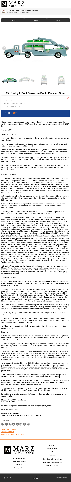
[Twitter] (7, 477)
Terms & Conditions (19, 458)
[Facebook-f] (4, 477)
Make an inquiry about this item (12, 434)
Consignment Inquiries (19, 461)
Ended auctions (52, 448)
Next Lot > (58, 20)
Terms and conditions (9, 429)
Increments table (7, 432)
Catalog (35, 20)
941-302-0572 (54, 465)
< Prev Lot (12, 20)
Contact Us (52, 455)
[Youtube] (10, 477)
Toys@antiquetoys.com (54, 462)
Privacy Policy (19, 468)
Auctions (52, 445)
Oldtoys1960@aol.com (54, 459)
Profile (52, 452)
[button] (67, 48)
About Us (19, 465)
